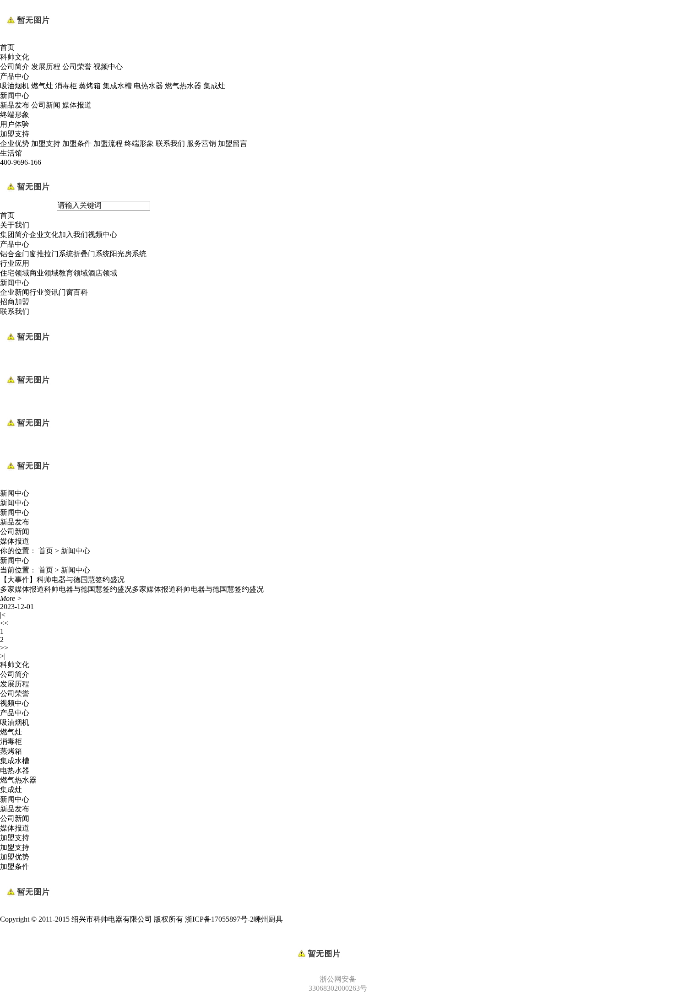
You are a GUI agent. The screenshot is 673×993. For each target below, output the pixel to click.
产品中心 (14, 76)
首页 (7, 47)
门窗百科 (73, 292)
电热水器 (148, 86)
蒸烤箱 (90, 86)
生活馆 (11, 153)
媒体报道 (77, 105)
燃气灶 (42, 86)
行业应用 (14, 263)
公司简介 (14, 66)
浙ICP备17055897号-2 (219, 919)
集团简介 (14, 234)
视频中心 (108, 66)
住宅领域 (14, 273)
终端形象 (14, 115)
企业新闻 (14, 292)
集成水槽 (117, 86)
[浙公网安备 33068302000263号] (336, 938)
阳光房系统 (128, 254)
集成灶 (214, 86)
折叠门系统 (91, 254)
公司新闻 (45, 105)
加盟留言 (232, 143)
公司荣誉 (77, 66)
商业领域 (44, 273)
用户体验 (14, 124)
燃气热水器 (183, 86)
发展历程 (45, 66)
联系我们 (170, 143)
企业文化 (44, 234)
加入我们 (73, 234)
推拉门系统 (55, 254)
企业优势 (14, 143)
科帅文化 (14, 57)
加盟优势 (14, 857)
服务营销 (201, 143)
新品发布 (14, 105)
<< (4, 623)
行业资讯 (44, 292)
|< (2, 615)
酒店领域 (102, 273)
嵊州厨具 (268, 919)
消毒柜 (66, 86)
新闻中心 (14, 95)
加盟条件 (77, 143)
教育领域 (73, 273)
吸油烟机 (14, 86)
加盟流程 (108, 143)
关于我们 (14, 225)
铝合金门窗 (18, 254)
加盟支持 (14, 134)
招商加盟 (14, 302)
